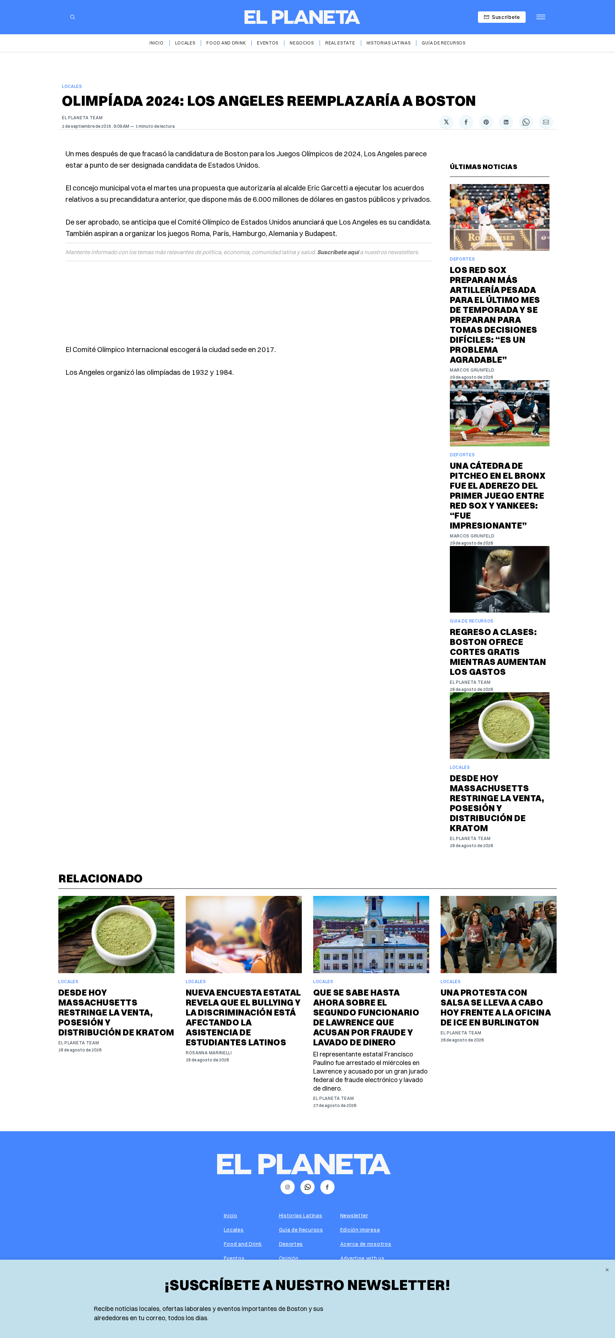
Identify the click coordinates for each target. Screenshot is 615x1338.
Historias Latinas (389, 43)
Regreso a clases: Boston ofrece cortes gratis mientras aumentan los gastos (498, 651)
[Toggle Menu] (540, 17)
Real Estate (340, 43)
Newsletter (354, 1215)
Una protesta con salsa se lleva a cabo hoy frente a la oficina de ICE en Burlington (496, 1007)
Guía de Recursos (443, 43)
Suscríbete (506, 17)
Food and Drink (226, 43)
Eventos (267, 43)
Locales (185, 43)
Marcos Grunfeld (472, 370)
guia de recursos (472, 621)
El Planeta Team (82, 117)
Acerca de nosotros (365, 1244)
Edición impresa (360, 1230)
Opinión (289, 1258)
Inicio (156, 43)
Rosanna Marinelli (209, 1052)
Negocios (302, 43)
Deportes (462, 259)
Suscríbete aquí (338, 252)
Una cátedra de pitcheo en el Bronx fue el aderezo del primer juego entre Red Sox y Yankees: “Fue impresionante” (498, 495)
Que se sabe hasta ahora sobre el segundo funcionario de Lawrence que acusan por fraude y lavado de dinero (366, 1017)
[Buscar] (72, 17)
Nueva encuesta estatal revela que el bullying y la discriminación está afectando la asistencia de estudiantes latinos (243, 1017)
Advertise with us (362, 1258)
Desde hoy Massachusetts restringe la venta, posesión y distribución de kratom (497, 803)
